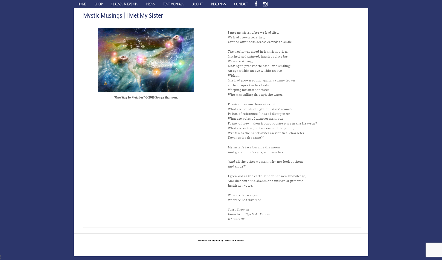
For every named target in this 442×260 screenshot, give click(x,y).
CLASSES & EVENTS (124, 4)
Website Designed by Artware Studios (221, 240)
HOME (82, 4)
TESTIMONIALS (173, 4)
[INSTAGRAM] (265, 4)
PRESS (150, 4)
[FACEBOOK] (256, 4)
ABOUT (197, 4)
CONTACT (241, 4)
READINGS (218, 4)
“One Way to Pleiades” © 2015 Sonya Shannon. (146, 97)
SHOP (99, 4)
